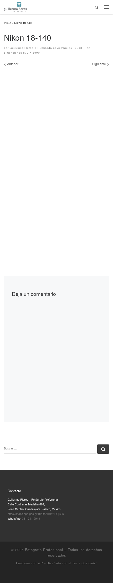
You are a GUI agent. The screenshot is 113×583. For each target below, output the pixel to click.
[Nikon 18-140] (56, 161)
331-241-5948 (31, 518)
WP (40, 563)
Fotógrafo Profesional (44, 549)
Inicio (7, 23)
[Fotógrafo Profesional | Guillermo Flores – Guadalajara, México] (15, 6)
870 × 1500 (31, 52)
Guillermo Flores (21, 47)
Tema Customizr (84, 563)
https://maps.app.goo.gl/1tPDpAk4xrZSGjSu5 (36, 514)
